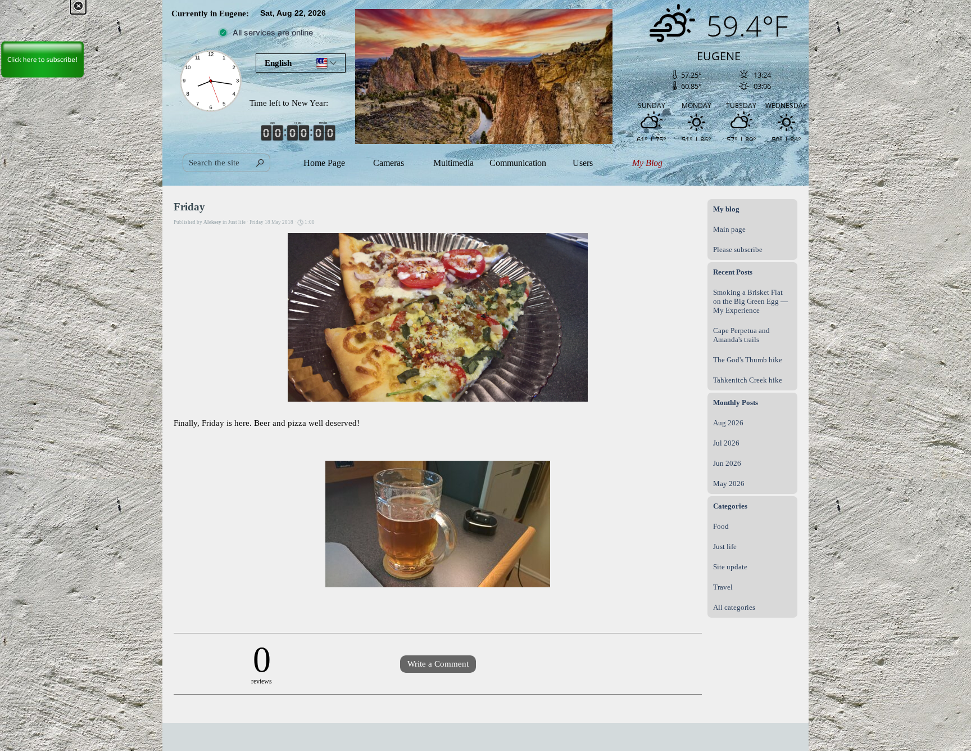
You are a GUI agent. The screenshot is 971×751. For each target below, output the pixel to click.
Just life (725, 546)
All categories (734, 607)
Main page (729, 229)
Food (721, 526)
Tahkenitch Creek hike (747, 380)
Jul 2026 (726, 443)
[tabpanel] (216, 13)
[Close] (78, 6)
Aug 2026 (728, 423)
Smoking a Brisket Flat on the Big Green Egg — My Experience (750, 301)
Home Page (324, 163)
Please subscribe (738, 249)
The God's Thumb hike (747, 360)
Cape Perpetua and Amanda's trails (741, 335)
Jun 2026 (727, 463)
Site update (730, 567)
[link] (42, 39)
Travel (723, 587)
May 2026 (729, 483)
